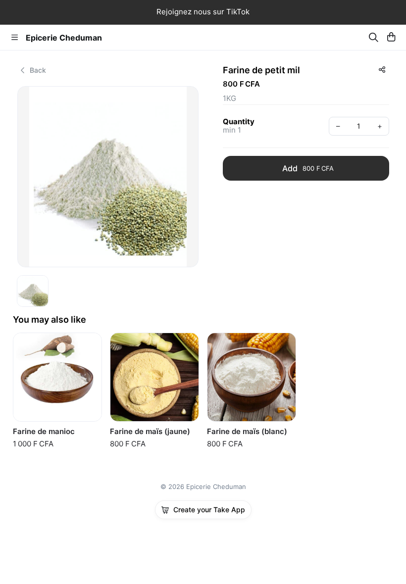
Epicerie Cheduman (64, 37)
